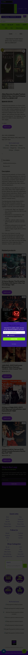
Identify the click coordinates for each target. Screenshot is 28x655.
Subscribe (14, 339)
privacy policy (18, 335)
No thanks (14, 344)
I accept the (15, 335)
